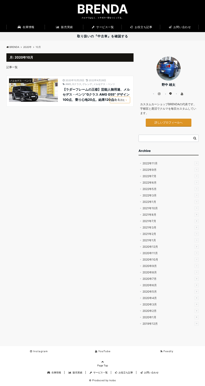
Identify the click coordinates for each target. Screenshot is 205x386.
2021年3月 (170, 227)
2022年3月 (170, 195)
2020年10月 (170, 259)
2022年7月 (170, 176)
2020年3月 (170, 304)
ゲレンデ (87, 84)
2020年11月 (170, 253)
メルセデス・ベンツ (20, 80)
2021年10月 (170, 208)
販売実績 (66, 27)
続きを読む (119, 99)
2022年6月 (170, 182)
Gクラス (76, 84)
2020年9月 (170, 266)
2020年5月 (170, 291)
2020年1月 (170, 317)
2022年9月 (170, 169)
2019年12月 (170, 323)
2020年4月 (170, 298)
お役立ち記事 (143, 27)
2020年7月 (170, 278)
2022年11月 (170, 163)
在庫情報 (28, 27)
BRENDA (102, 9)
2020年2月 (170, 310)
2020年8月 (170, 272)
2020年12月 (170, 246)
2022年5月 (170, 189)
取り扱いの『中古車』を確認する (102, 36)
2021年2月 (170, 233)
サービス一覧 (104, 27)
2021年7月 (170, 221)
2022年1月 (170, 201)
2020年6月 (170, 285)
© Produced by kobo (102, 380)
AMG (68, 84)
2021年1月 (170, 240)
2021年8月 (170, 214)
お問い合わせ (181, 27)
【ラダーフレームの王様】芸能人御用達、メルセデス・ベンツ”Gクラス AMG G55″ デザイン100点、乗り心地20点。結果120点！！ (96, 94)
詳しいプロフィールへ (169, 122)
